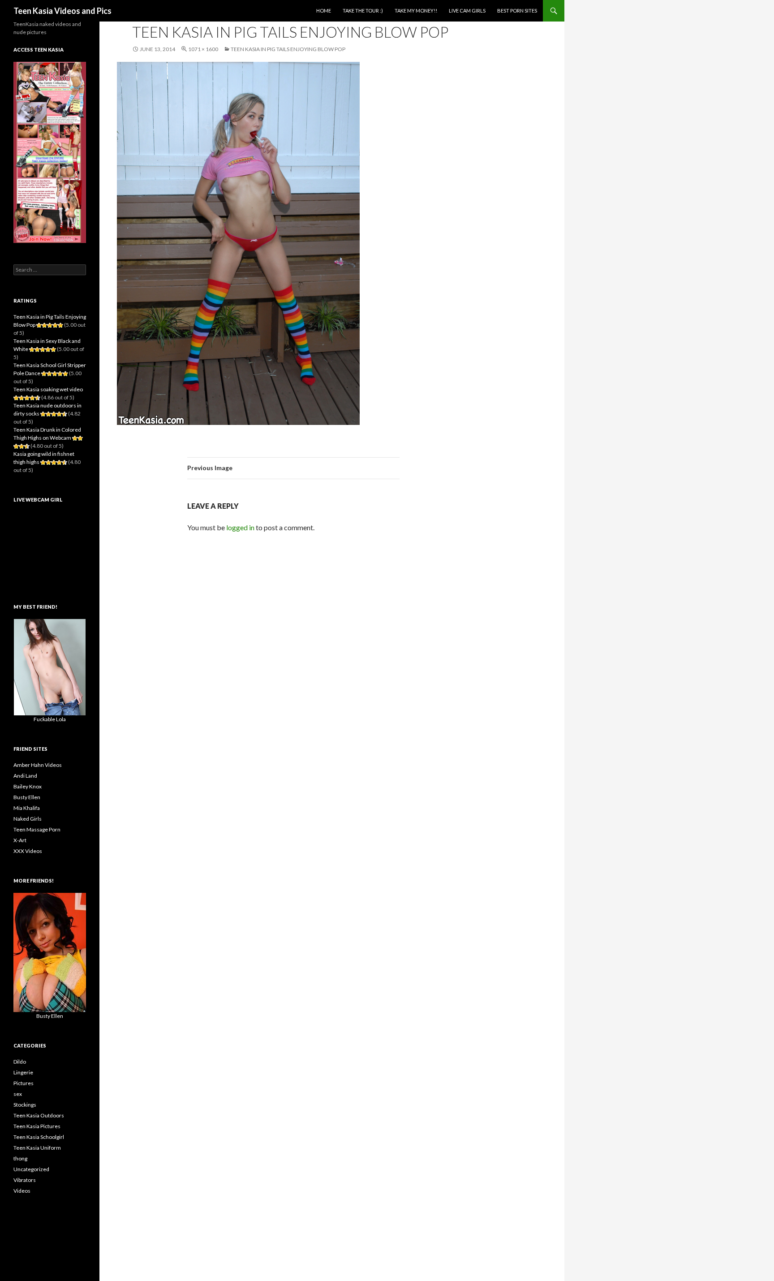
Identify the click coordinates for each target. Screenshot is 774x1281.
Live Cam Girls (467, 10)
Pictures (23, 1083)
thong (20, 1158)
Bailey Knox (27, 786)
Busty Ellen (26, 797)
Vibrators (24, 1180)
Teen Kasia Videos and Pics (62, 11)
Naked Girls (27, 818)
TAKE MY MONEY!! (416, 10)
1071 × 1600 (203, 49)
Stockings (24, 1104)
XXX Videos (27, 851)
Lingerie (23, 1072)
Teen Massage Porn (36, 829)
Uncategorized (31, 1169)
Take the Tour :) (363, 10)
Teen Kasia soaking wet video (48, 389)
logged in (240, 527)
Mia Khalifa (26, 808)
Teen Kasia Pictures (36, 1126)
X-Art (19, 840)
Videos (21, 1190)
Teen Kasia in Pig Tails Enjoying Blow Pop (288, 49)
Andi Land (25, 775)
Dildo (19, 1061)
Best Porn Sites (517, 10)
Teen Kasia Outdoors (38, 1115)
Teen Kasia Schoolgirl (38, 1137)
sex (17, 1094)
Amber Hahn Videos (37, 765)
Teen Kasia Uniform (37, 1147)
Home (323, 10)
